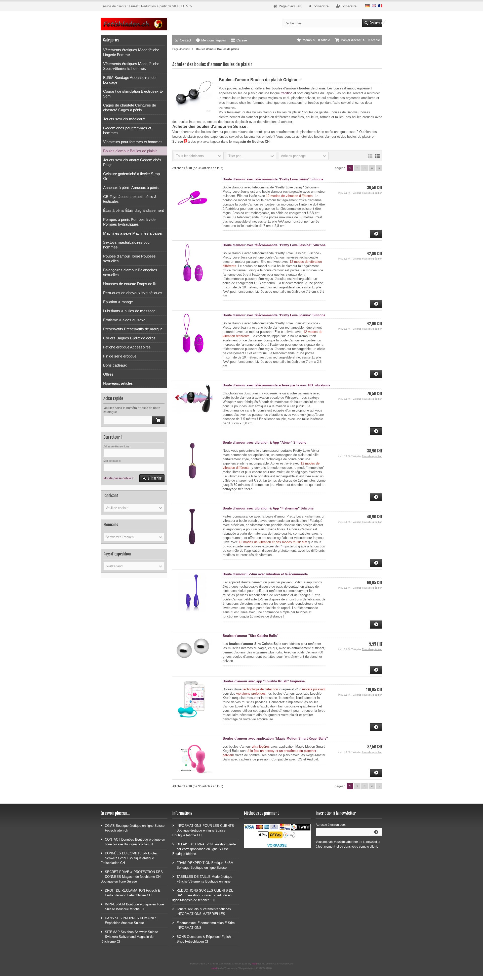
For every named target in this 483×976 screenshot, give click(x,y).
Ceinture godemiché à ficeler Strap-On (132, 176)
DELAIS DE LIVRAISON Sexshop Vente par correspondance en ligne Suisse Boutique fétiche (204, 849)
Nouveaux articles (118, 383)
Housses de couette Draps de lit (129, 284)
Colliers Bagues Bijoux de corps (129, 338)
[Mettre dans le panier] (158, 420)
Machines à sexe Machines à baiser (133, 233)
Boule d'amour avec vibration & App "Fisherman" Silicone (268, 508)
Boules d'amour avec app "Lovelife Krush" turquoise (264, 681)
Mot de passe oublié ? (118, 478)
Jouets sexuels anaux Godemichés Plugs (132, 162)
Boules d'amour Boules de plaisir (130, 151)
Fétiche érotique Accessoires (127, 347)
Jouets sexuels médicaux (124, 119)
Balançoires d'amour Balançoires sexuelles (130, 272)
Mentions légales (213, 40)
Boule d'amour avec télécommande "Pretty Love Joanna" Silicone (274, 315)
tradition (286, 93)
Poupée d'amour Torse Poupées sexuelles (129, 258)
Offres (108, 374)
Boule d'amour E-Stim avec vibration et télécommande (265, 574)
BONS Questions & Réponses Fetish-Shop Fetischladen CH (204, 939)
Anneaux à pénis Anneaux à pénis (131, 187)
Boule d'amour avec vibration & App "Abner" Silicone (264, 442)
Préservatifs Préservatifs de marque (133, 329)
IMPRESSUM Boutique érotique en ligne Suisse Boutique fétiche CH (134, 906)
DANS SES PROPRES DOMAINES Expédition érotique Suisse (131, 920)
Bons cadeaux (115, 365)
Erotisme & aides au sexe (124, 320)
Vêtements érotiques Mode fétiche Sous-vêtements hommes (131, 66)
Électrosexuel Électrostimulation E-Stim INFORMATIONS (206, 925)
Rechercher (372, 23)
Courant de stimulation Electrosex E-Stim (133, 93)
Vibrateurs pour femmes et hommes (133, 142)
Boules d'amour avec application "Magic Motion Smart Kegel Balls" (275, 738)
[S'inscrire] (376, 832)
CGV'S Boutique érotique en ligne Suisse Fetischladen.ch (135, 828)
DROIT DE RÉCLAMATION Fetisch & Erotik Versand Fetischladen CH (132, 893)
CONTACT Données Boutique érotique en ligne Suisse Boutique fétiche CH (135, 842)
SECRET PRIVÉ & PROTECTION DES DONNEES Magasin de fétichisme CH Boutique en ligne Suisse (132, 876)
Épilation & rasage (118, 302)
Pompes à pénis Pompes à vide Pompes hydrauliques (129, 221)
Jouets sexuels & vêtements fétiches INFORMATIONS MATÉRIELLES (204, 911)
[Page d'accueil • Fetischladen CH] (134, 24)
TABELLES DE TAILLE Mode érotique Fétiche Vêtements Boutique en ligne (204, 879)
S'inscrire (152, 478)
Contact (185, 40)
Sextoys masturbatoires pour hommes (127, 244)
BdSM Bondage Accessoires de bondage (129, 79)
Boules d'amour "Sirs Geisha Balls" (250, 636)
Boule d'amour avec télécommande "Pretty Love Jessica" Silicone (274, 245)
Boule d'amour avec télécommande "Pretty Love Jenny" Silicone (273, 179)
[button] (199, 156)
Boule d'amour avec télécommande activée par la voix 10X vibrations (276, 385)
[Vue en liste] (377, 156)
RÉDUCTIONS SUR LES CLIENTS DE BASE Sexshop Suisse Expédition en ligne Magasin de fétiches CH (202, 895)
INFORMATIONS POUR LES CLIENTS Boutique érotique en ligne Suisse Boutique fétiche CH (203, 830)
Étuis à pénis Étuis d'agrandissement (133, 210)
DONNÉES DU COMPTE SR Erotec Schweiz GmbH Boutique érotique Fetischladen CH (129, 858)
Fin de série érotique (119, 356)
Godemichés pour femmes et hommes (127, 130)
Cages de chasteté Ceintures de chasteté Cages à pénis (129, 107)
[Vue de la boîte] (370, 156)
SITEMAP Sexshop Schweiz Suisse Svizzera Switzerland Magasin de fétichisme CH (129, 936)
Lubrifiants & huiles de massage (129, 311)
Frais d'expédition (372, 192)
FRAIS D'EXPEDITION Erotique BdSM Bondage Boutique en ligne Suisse (205, 865)
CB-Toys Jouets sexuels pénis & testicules (130, 198)
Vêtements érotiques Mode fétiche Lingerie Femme (131, 52)
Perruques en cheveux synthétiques (132, 293)
